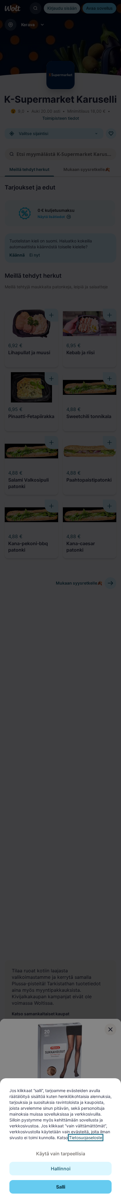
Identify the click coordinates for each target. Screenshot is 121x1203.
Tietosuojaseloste (85, 1137)
